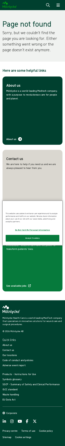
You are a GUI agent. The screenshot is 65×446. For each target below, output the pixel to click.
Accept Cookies (32, 238)
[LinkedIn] (4, 421)
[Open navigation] (58, 5)
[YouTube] (19, 421)
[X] (35, 421)
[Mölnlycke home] (10, 5)
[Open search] (48, 5)
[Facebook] (27, 421)
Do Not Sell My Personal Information (32, 230)
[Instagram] (12, 421)
